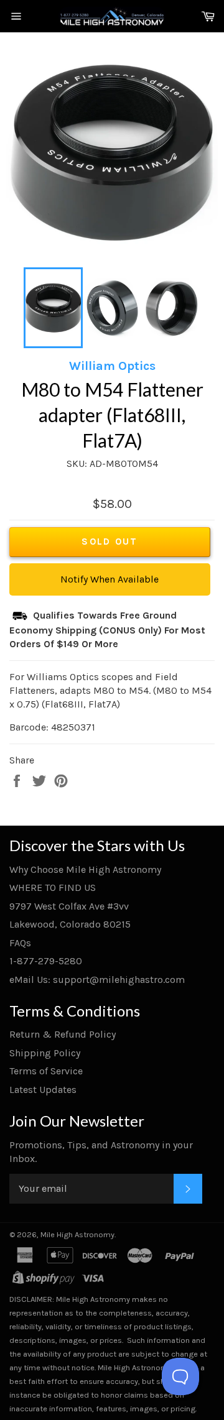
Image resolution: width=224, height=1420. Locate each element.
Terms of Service (46, 1071)
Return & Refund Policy (62, 1034)
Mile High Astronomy (77, 1234)
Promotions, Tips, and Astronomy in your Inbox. (101, 1151)
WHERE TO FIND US (52, 887)
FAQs (20, 943)
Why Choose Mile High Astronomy (85, 869)
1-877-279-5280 (45, 961)
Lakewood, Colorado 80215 (70, 924)
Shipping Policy (44, 1053)
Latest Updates (43, 1089)
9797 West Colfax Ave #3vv (69, 906)
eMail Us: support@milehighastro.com (97, 979)
